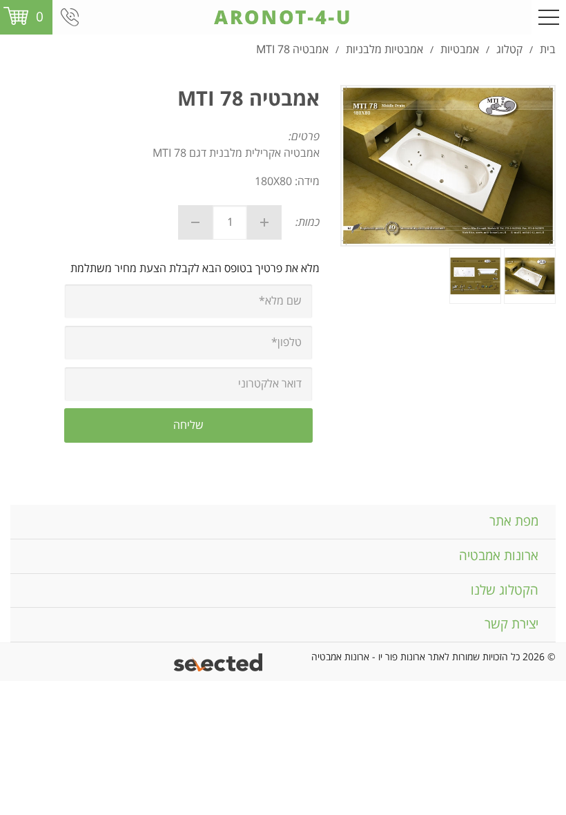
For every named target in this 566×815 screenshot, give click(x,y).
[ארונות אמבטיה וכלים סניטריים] (283, 17)
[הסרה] (195, 222)
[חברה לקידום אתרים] (219, 662)
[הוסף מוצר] (264, 222)
